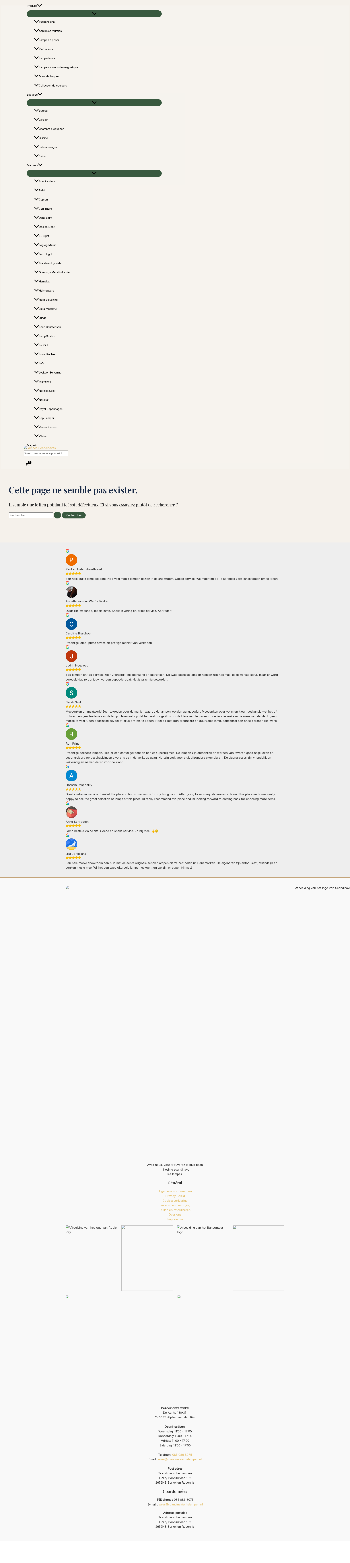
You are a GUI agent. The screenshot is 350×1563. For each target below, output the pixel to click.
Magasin (32, 445)
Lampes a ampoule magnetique (58, 67)
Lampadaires (47, 58)
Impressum (175, 1219)
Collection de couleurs (53, 85)
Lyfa (41, 363)
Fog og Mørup (48, 245)
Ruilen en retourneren (175, 1210)
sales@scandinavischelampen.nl (180, 1459)
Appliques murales (50, 31)
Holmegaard (46, 290)
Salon (42, 156)
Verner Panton (48, 427)
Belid (42, 190)
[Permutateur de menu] (94, 13)
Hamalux (44, 281)
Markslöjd (45, 381)
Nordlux (43, 400)
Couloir (43, 119)
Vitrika (42, 436)
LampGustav (47, 336)
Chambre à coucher (51, 129)
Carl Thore (45, 208)
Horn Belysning (48, 299)
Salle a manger (48, 147)
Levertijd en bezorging (175, 1205)
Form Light (45, 254)
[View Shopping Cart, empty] (27, 464)
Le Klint (43, 345)
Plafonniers (46, 49)
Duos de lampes (49, 76)
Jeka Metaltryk (48, 308)
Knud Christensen (50, 327)
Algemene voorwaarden (175, 1191)
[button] (39, 5)
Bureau (43, 110)
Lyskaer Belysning (50, 372)
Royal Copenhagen (51, 409)
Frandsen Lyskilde (50, 263)
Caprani (43, 199)
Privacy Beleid (175, 1196)
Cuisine (43, 138)
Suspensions (47, 21)
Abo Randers (47, 181)
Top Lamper (46, 418)
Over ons (175, 1214)
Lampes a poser (49, 40)
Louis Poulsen (47, 354)
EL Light (44, 236)
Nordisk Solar (47, 390)
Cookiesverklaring (175, 1200)
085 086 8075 (182, 1454)
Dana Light (45, 217)
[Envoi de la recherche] (57, 515)
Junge (42, 318)
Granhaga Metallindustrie (54, 272)
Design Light (47, 227)
